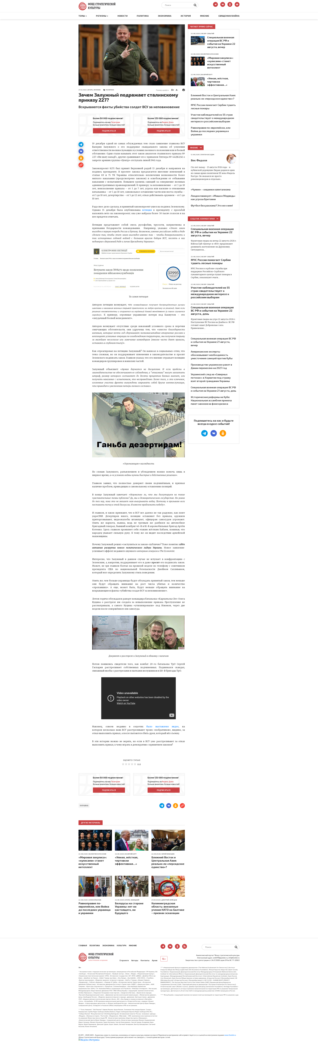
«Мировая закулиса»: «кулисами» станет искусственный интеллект (93, 862)
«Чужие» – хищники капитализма (210, 189)
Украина (84, 805)
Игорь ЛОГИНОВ (94, 90)
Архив (154, 960)
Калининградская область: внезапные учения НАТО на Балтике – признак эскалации (167, 908)
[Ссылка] (81, 164)
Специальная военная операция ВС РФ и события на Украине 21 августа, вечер (213, 342)
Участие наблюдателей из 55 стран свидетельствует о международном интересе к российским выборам (212, 118)
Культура (121, 945)
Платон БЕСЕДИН (207, 154)
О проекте (124, 960)
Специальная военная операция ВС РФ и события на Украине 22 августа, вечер (212, 232)
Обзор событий (207, 33)
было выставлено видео (162, 726)
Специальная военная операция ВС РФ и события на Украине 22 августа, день (212, 310)
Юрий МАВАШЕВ (168, 854)
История (186, 16)
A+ (172, 89)
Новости (123, 16)
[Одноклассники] (81, 158)
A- (177, 89)
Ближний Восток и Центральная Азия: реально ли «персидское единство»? (167, 862)
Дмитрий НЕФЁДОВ (169, 900)
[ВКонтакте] (81, 151)
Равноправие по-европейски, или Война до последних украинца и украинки (95, 908)
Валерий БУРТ (131, 854)
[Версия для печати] (183, 89)
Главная (83, 945)
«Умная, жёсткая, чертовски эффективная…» (126, 860)
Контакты (145, 960)
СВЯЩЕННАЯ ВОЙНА (228, 16)
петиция (147, 210)
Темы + (83, 16)
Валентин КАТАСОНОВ (97, 854)
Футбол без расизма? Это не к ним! (212, 205)
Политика (143, 16)
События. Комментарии (202, 219)
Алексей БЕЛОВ (95, 900)
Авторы (134, 960)
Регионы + (102, 16)
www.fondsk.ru (230, 1035)
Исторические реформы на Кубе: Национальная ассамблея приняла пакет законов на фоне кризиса (211, 400)
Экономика (164, 16)
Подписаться (109, 131)
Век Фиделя (199, 160)
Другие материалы (90, 823)
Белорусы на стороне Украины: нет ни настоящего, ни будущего (129, 908)
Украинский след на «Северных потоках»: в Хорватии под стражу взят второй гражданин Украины (211, 377)
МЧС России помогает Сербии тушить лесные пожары (211, 261)
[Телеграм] (81, 144)
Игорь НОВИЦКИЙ (132, 900)
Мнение (204, 16)
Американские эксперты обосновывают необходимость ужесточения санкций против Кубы (212, 355)
